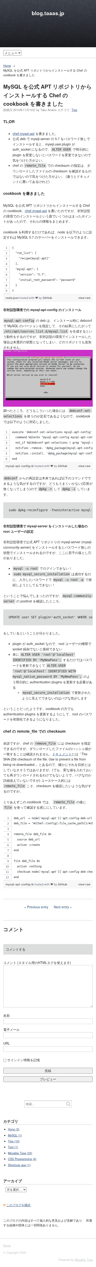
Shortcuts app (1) (19, 1165)
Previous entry (37, 907)
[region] (48, 269)
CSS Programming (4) (22, 1159)
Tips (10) (14, 1141)
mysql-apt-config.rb (20, 466)
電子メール (11, 1029)
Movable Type (84, 1260)
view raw (84, 298)
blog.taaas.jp (48, 13)
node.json (12, 298)
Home (7, 66)
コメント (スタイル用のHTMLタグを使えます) (37, 962)
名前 (6, 1015)
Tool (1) (13, 1147)
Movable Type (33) (20, 1153)
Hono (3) (13, 1129)
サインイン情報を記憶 (23, 1059)
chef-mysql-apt (23, 133)
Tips (74, 110)
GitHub (47, 298)
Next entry (61, 907)
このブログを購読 (18, 1205)
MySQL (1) (15, 1135)
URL (6, 1043)
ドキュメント (62, 754)
